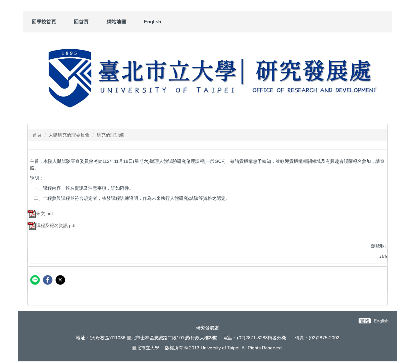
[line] (36, 280)
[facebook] (48, 280)
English (152, 21)
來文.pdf (44, 213)
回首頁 (81, 21)
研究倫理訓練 (110, 135)
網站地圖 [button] (116, 21)
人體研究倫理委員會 (69, 135)
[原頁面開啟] (207, 77)
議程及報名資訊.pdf (56, 225)
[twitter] (61, 280)
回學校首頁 (44, 21)
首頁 (37, 135)
